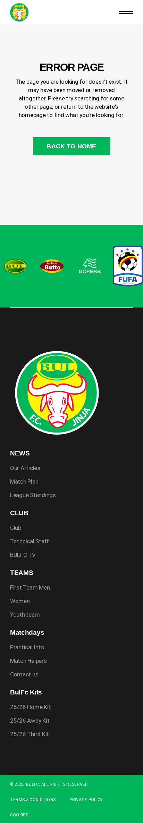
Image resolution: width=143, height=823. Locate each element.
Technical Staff (29, 541)
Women (20, 601)
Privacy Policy (86, 799)
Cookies (19, 815)
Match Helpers (28, 660)
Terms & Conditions (33, 799)
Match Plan (24, 481)
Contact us (24, 674)
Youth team (25, 614)
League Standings (33, 495)
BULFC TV (23, 554)
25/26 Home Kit (30, 706)
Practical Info (27, 647)
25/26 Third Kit (29, 734)
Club (15, 527)
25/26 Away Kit (29, 720)
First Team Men (30, 587)
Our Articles (25, 467)
